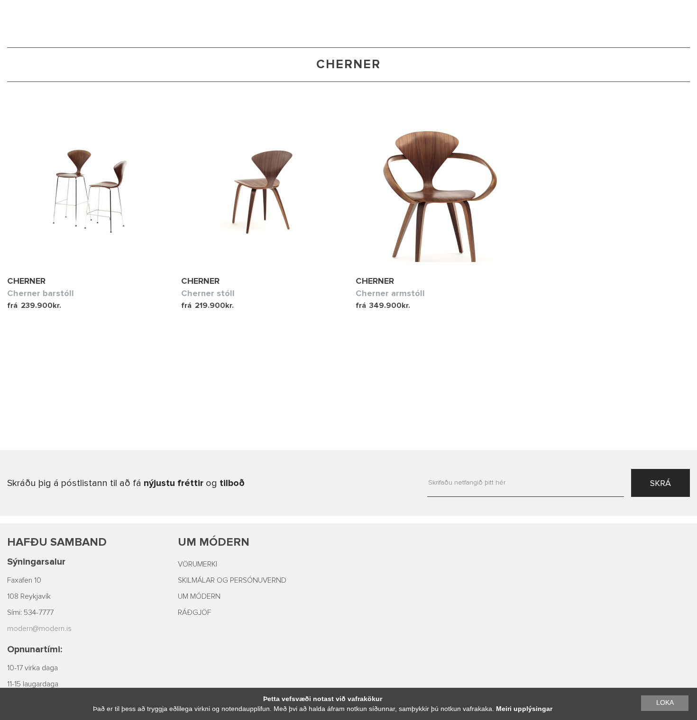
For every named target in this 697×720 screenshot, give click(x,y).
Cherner (26, 281)
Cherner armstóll (390, 293)
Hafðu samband (57, 542)
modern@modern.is (39, 628)
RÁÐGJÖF (194, 612)
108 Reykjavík (29, 596)
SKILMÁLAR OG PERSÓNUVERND (232, 580)
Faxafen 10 (24, 580)
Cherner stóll (208, 293)
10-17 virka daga (32, 668)
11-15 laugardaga (32, 684)
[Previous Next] (87, 191)
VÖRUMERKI (197, 564)
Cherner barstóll (40, 293)
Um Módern (213, 542)
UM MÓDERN (199, 596)
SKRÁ (660, 483)
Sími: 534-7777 (30, 612)
